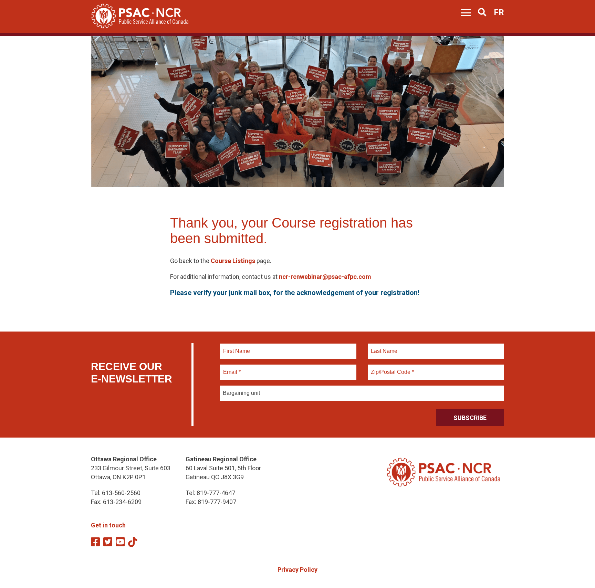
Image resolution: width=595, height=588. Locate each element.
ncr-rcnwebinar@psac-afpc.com (325, 276)
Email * (231, 368)
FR (499, 12)
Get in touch (108, 525)
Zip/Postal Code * (391, 368)
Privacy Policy (297, 569)
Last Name (383, 347)
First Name (236, 347)
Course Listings (233, 260)
